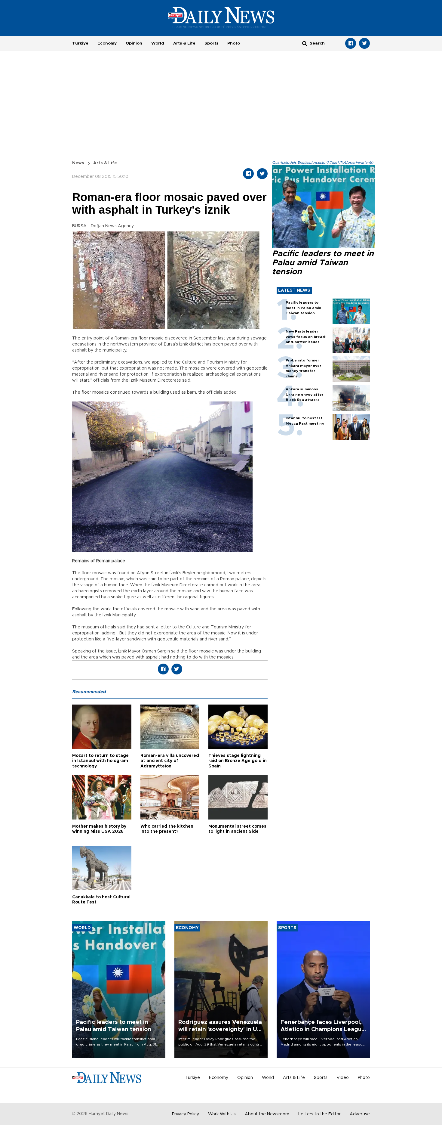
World (157, 43)
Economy (107, 43)
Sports (211, 43)
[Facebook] (350, 43)
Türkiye (80, 43)
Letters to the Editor (319, 1114)
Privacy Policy (185, 1114)
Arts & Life (184, 43)
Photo (233, 43)
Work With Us (222, 1114)
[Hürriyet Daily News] (221, 17)
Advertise (360, 1114)
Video (342, 1078)
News (78, 163)
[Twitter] (364, 43)
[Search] (304, 43)
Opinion (134, 43)
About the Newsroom (267, 1114)
